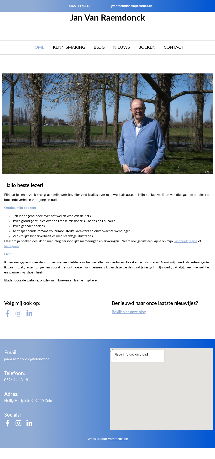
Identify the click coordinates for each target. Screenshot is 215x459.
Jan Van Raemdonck (107, 18)
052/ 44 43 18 (16, 380)
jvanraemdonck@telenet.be (27, 359)
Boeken (146, 47)
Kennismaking (69, 47)
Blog (99, 47)
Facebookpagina (185, 241)
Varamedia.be (118, 439)
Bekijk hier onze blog (129, 312)
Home (38, 47)
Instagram (11, 246)
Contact (174, 47)
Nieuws (121, 47)
